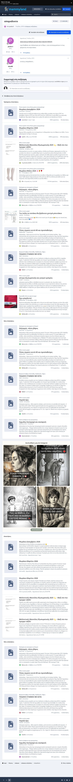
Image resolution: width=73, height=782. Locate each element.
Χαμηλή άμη (24, 400)
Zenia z (23, 635)
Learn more (3, 3)
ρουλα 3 (11, 26)
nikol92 (21, 215)
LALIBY (21, 280)
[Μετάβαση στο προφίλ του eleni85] (10, 60)
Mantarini (21, 130)
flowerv (24, 290)
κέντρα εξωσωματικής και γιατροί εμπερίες (36, 278)
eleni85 (10, 66)
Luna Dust (22, 111)
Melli (20, 256)
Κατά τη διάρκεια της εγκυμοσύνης (28, 419)
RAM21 (23, 270)
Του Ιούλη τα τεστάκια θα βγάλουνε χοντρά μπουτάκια (40, 213)
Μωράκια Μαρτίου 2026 (28, 128)
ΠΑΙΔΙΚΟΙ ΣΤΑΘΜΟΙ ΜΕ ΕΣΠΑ (30, 254)
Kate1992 (21, 191)
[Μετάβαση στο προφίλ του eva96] (20, 137)
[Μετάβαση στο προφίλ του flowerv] (20, 290)
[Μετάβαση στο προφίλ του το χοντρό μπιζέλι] (20, 163)
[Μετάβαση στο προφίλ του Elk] (20, 181)
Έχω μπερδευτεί (25, 298)
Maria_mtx (24, 205)
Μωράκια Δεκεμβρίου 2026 (29, 109)
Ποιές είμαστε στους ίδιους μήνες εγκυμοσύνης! (31, 107)
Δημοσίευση (34, 555)
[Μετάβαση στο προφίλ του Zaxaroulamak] (20, 436)
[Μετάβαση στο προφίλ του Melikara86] (20, 246)
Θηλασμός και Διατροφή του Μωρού (28, 187)
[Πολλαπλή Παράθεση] (20, 53)
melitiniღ (21, 149)
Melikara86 (22, 232)
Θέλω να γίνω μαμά (24, 142)
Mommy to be (23, 424)
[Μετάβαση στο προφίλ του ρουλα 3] (5, 26)
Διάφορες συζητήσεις (31, 26)
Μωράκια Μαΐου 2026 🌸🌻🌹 (30, 171)
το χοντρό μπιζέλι (27, 163)
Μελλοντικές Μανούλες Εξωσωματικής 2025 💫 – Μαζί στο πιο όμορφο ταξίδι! (43, 146)
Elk (20, 173)
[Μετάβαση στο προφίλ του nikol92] (20, 414)
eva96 (23, 137)
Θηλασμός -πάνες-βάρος (28, 189)
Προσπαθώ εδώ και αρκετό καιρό (27, 296)
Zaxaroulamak (25, 436)
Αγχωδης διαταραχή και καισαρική (32, 422)
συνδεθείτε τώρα (59, 81)
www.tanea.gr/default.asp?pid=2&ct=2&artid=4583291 (36, 42)
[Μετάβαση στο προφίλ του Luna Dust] (20, 120)
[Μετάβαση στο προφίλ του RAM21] (20, 270)
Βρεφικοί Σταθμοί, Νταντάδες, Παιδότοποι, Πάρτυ (32, 252)
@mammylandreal (36, 529)
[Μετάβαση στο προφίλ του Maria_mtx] (20, 205)
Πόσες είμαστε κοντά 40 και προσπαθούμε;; (36, 230)
